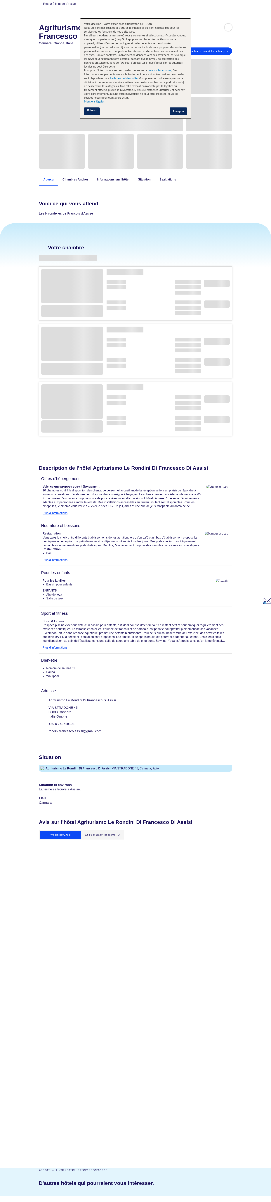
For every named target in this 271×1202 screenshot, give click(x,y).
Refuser (92, 110)
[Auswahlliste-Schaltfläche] (228, 27)
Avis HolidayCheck (60, 834)
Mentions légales (94, 101)
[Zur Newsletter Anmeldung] (267, 603)
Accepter (178, 111)
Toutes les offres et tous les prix (206, 51)
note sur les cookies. (159, 70)
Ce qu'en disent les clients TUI (102, 834)
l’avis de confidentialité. (124, 78)
